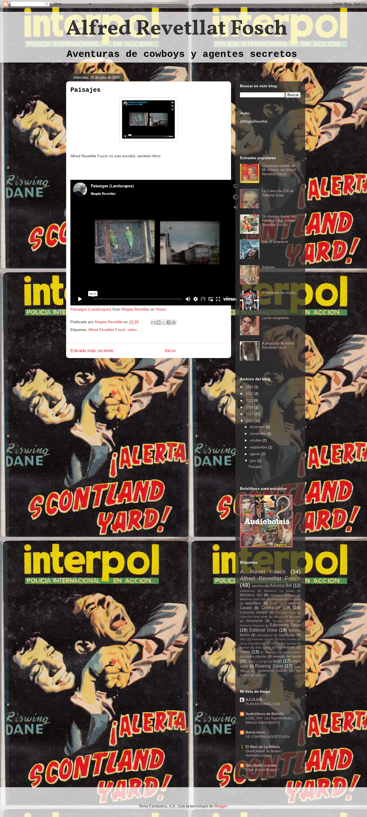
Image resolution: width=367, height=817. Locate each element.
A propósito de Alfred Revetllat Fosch (278, 345)
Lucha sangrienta (275, 318)
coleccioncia (280, 616)
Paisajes (255, 467)
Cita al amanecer (275, 242)
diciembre (258, 427)
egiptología (287, 635)
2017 (250, 414)
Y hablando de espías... (280, 293)
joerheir (244, 647)
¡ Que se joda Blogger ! (262, 770)
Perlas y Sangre (257, 661)
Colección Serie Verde (254, 616)
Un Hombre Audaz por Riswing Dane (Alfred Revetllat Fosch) (279, 220)
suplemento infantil (272, 670)
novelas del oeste (287, 656)
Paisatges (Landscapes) (90, 309)
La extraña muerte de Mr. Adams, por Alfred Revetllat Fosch (279, 170)
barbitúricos (247, 590)
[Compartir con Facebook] (168, 322)
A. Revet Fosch (263, 571)
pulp (277, 661)
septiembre (259, 447)
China (274, 603)
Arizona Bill (281, 585)
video (132, 329)
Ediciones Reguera (252, 625)
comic (297, 616)
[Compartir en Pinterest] (174, 322)
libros (245, 652)
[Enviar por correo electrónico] (153, 322)
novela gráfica (292, 652)
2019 (250, 407)
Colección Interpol (253, 612)
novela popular (255, 656)
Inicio (170, 350)
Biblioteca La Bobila (279, 590)
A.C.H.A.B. (254, 700)
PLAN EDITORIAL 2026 (263, 704)
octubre (256, 440)
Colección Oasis (285, 612)
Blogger (220, 806)
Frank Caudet (287, 639)
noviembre (258, 434)
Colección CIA (275, 607)
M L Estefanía (269, 652)
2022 (250, 394)
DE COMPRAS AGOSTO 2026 (268, 737)
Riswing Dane (269, 666)
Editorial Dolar (263, 630)
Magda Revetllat (135, 309)
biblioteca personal (283, 595)
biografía (295, 599)
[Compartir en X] (163, 322)
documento (254, 620)
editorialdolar (265, 635)
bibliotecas (278, 599)
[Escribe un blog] (158, 322)
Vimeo (161, 309)
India (263, 643)
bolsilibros (253, 603)
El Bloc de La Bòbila (263, 747)
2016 (250, 421)
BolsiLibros (255, 732)
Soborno (268, 267)
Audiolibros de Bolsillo (265, 714)
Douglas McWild (283, 620)
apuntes (258, 586)
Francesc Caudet (263, 639)
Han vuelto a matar (261, 765)
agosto (255, 454)
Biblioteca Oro (251, 595)
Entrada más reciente (91, 350)
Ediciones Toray (285, 625)
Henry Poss (247, 643)
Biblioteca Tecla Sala (253, 599)
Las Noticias (285, 647)
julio (253, 461)
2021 (250, 401)
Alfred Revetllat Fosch (177, 29)
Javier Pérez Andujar (284, 643)
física (243, 639)
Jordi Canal (262, 647)
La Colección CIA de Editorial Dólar (278, 193)
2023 (250, 387)
